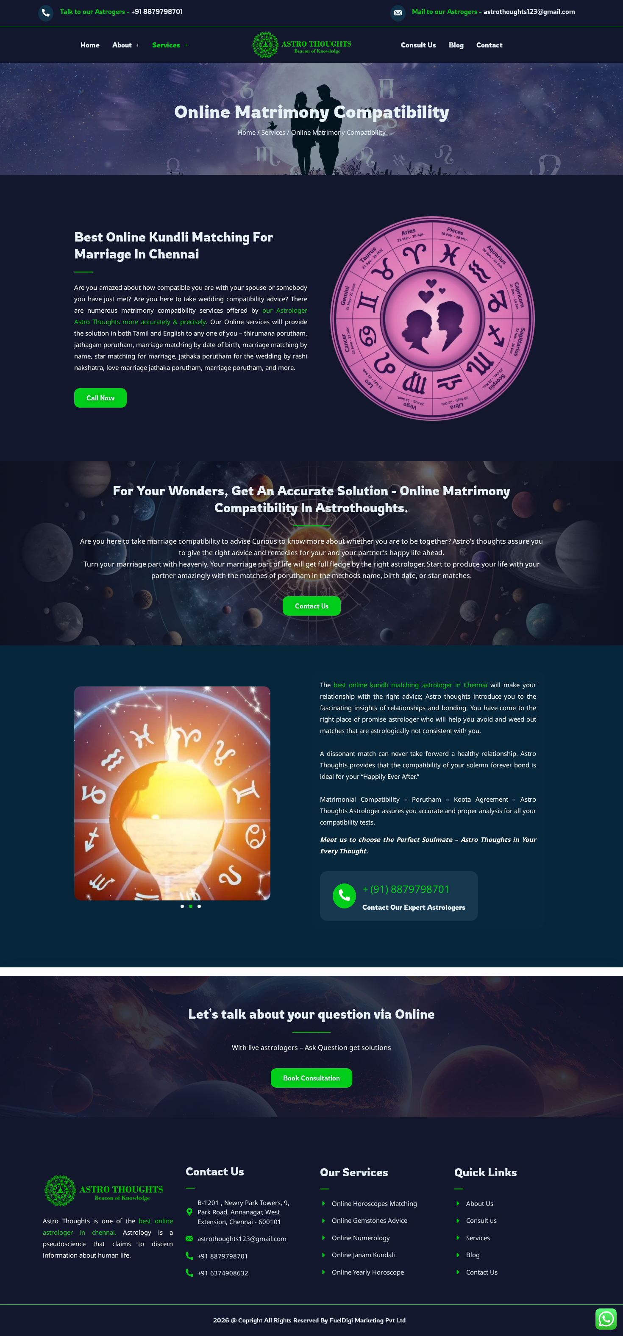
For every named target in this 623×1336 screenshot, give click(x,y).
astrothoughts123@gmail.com (493, 11)
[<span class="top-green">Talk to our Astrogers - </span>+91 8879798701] (45, 13)
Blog (456, 45)
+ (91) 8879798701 (406, 889)
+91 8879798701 (121, 11)
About (122, 45)
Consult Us (418, 45)
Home (90, 45)
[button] (126, 45)
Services (166, 45)
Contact (489, 45)
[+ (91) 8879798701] (344, 895)
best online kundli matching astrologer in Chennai (410, 684)
